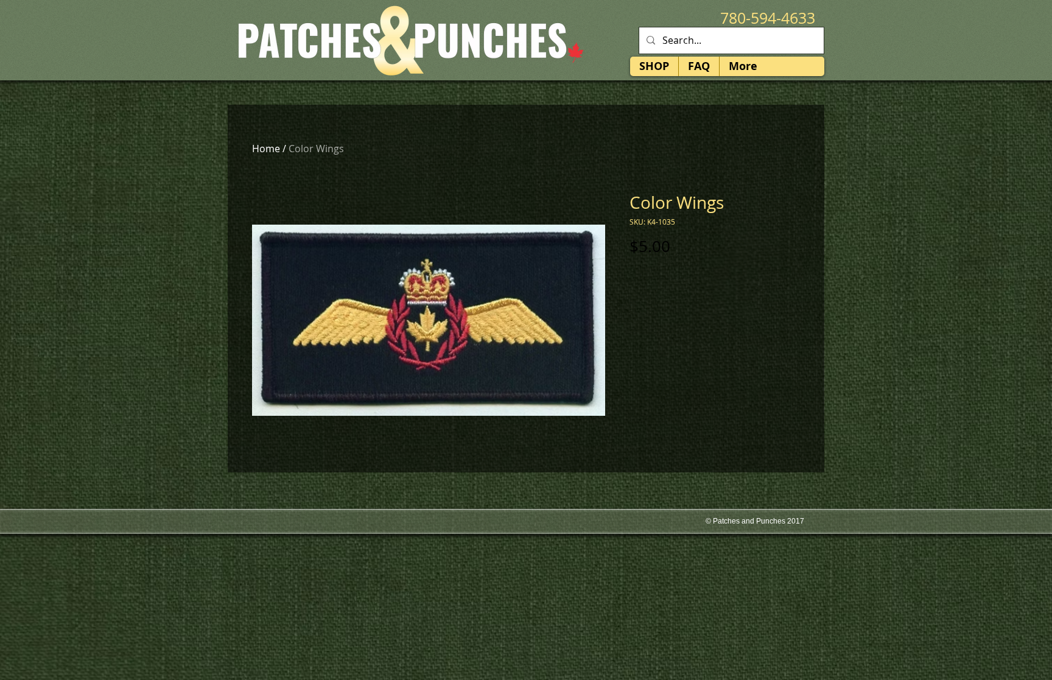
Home (266, 148)
